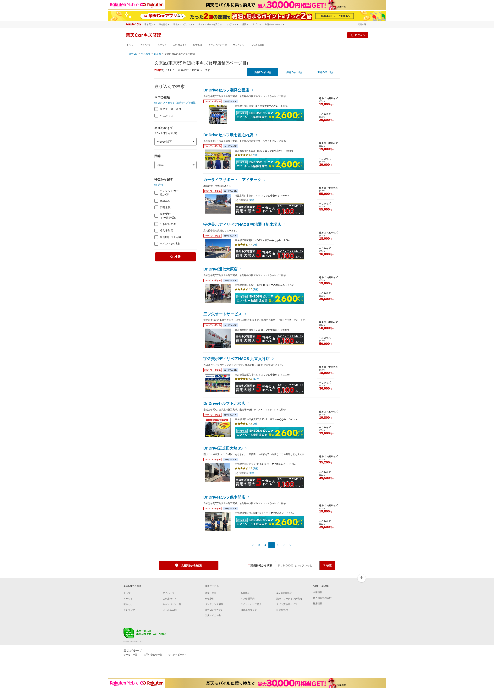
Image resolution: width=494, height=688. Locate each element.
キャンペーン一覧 (217, 44)
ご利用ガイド (180, 44)
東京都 (157, 53)
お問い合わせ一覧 (153, 654)
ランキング (238, 44)
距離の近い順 (263, 72)
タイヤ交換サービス (286, 604)
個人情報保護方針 (322, 598)
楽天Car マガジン (214, 610)
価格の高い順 (325, 72)
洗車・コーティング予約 (289, 598)
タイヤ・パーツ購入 (251, 604)
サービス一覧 (130, 654)
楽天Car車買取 (284, 593)
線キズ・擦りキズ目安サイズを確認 (176, 102)
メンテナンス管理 (214, 604)
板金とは (197, 44)
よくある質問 (258, 44)
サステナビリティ (177, 654)
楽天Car (133, 53)
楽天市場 (362, 24)
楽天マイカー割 (213, 615)
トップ (130, 44)
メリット (162, 44)
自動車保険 (282, 610)
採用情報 (317, 603)
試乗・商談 (211, 593)
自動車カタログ (249, 610)
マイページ (145, 44)
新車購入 (245, 593)
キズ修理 (145, 53)
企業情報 (317, 592)
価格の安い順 (294, 72)
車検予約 (209, 598)
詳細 (160, 184)
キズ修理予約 (248, 598)
